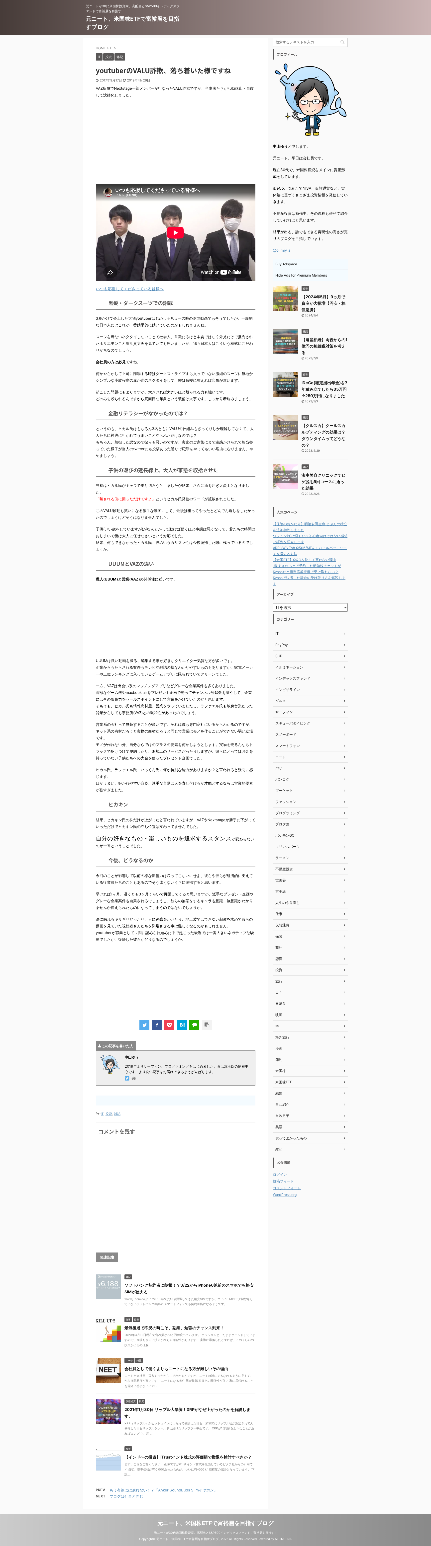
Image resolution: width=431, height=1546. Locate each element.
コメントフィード (287, 1188)
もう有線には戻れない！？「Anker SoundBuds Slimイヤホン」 (163, 1490)
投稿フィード (283, 1181)
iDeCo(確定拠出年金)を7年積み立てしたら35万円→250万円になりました (324, 389)
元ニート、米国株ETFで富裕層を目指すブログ (215, 1523)
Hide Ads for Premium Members (301, 275)
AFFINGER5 (283, 1539)
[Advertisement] (175, 138)
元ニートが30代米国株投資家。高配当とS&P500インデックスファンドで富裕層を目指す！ (215, 1533)
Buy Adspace (286, 264)
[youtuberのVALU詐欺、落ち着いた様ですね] (182, 1025)
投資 (109, 1114)
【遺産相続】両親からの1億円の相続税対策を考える (324, 346)
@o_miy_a (281, 250)
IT (102, 1114)
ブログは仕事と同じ (126, 1496)
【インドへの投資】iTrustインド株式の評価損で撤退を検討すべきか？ (188, 1457)
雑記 (117, 1114)
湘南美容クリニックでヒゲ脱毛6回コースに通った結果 (323, 482)
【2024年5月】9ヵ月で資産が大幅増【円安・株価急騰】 (323, 303)
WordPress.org (285, 1194)
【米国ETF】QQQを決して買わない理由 (304, 560)
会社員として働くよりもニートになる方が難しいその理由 (176, 1368)
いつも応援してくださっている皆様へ (130, 288)
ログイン (280, 1174)
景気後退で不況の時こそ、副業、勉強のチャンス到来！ (174, 1327)
